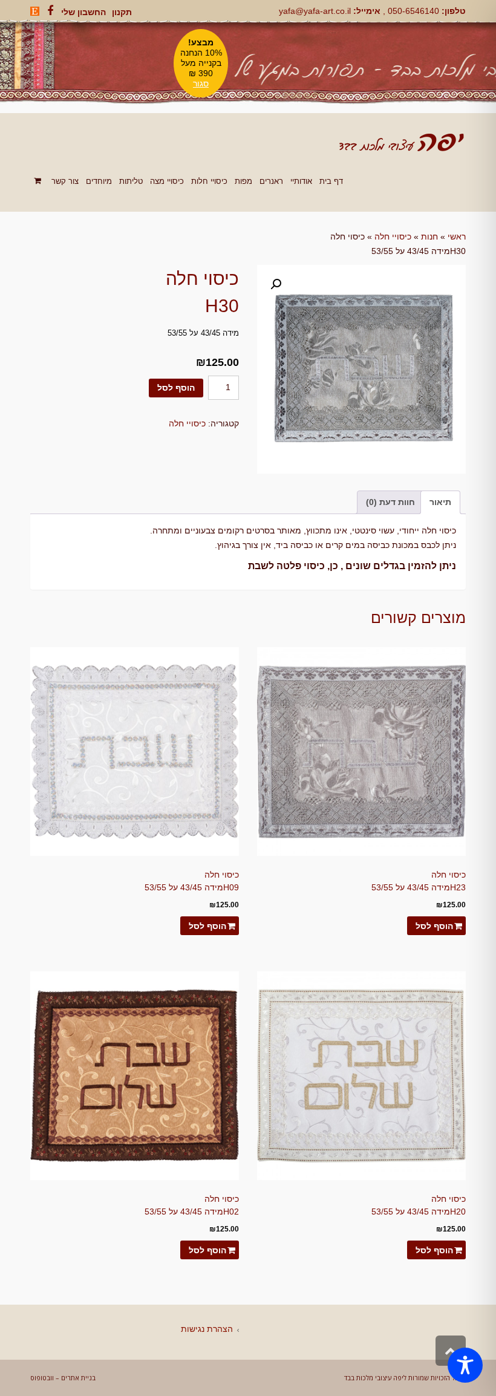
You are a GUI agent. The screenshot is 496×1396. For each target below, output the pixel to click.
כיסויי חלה (392, 236)
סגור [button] (201, 83)
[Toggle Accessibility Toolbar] (465, 1365)
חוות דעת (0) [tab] (390, 502)
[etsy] (34, 11)
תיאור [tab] (440, 502)
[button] (276, 284)
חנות (429, 236)
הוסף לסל (176, 388)
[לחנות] (39, 181)
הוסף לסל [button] (434, 926)
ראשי (457, 236)
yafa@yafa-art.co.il (315, 11)
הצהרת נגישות (207, 1329)
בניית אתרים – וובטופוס (63, 1377)
